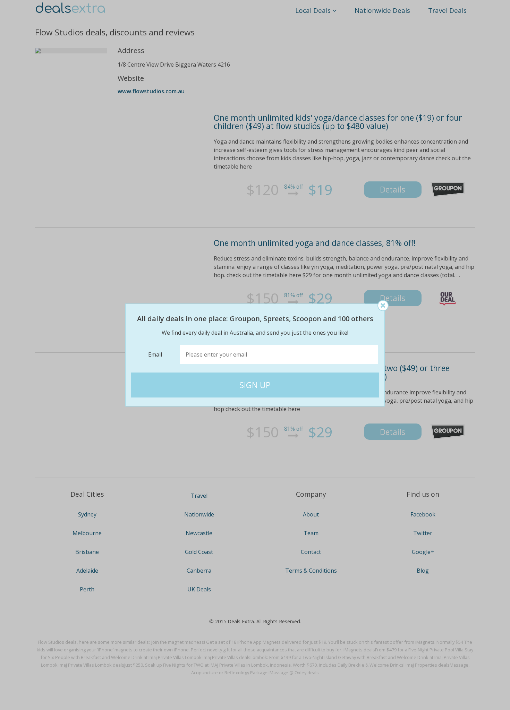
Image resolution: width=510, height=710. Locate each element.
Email (155, 354)
